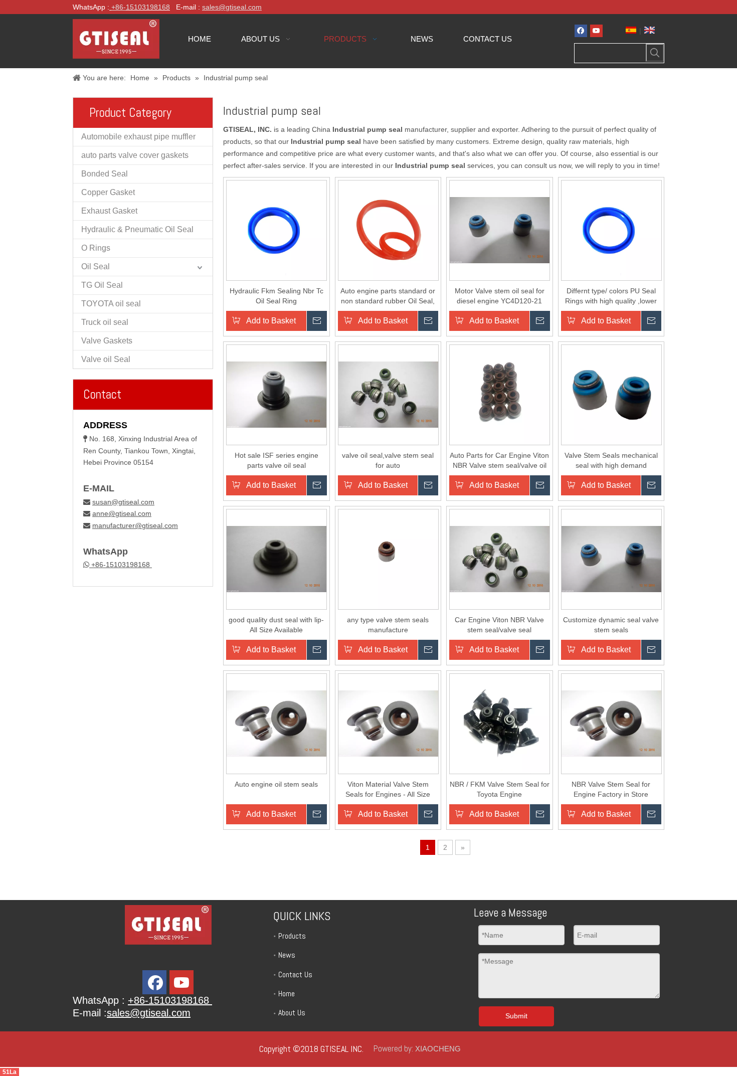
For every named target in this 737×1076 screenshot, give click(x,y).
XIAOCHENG (438, 1048)
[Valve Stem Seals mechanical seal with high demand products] (611, 394)
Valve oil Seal (105, 359)
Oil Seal (95, 266)
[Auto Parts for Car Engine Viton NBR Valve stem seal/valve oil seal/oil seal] (499, 394)
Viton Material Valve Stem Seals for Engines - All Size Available (387, 789)
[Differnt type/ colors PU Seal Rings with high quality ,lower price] (611, 230)
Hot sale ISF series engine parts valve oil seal (276, 460)
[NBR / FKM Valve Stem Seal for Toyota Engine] (499, 723)
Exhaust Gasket (109, 211)
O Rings (95, 248)
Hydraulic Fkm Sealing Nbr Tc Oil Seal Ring (276, 296)
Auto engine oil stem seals (276, 784)
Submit (516, 1016)
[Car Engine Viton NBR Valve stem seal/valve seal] (499, 559)
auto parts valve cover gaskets (135, 155)
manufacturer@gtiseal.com (135, 525)
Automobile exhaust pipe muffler (138, 136)
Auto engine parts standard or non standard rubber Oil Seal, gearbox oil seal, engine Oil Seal (387, 296)
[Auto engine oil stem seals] (276, 723)
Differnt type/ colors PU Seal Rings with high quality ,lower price (611, 296)
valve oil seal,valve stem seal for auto (388, 460)
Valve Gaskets (106, 340)
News (286, 955)
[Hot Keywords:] (655, 53)
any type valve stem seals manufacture (388, 625)
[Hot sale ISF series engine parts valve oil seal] (276, 394)
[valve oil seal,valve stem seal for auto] (388, 394)
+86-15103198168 (120, 565)
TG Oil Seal (102, 285)
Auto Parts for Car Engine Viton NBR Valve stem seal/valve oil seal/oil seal (499, 460)
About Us (291, 1012)
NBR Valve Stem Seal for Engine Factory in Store (611, 789)
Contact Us (295, 974)
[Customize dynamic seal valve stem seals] (611, 559)
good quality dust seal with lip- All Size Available (276, 625)
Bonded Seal (104, 173)
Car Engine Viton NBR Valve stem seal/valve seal (499, 625)
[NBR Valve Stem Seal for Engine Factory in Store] (611, 723)
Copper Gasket (108, 192)
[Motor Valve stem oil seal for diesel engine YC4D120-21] (499, 230)
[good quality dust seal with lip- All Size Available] (276, 559)
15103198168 (148, 7)
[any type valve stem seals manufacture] (388, 559)
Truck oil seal (104, 322)
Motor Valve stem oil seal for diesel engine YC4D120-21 (499, 296)
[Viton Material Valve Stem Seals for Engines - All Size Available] (388, 723)
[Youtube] (596, 31)
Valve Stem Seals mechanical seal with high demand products (611, 460)
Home (286, 993)
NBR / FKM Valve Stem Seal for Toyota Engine (499, 789)
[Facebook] (581, 31)
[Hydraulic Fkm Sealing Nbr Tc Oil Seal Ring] (276, 230)
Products (292, 936)
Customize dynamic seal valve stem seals (611, 625)
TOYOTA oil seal (111, 303)
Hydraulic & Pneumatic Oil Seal (137, 229)
